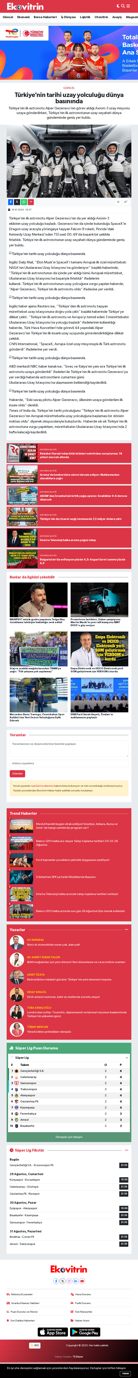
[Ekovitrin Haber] (25, 6)
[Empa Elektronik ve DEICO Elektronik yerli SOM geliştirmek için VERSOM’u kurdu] (99, 648)
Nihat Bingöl (37, 992)
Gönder (17, 773)
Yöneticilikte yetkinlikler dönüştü (49, 1031)
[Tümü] (126, 929)
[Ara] (123, 6)
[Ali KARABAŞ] (17, 942)
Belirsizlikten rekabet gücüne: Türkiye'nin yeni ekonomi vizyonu (69, 979)
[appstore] (53, 1331)
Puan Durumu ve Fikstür (24, 1311)
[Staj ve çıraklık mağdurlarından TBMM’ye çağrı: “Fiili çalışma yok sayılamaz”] (39, 648)
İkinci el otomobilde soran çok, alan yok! (53, 944)
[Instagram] (69, 1281)
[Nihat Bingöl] (17, 994)
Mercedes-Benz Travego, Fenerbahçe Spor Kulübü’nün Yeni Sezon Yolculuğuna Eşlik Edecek (37, 717)
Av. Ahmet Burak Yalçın (43, 957)
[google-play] (85, 1331)
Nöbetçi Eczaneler (22, 1294)
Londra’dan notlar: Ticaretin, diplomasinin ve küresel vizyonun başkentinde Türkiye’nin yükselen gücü (77, 1014)
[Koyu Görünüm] (118, 6)
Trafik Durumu (83, 1303)
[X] (63, 1281)
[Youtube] (82, 1281)
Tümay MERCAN (37, 1027)
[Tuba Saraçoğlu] (17, 1011)
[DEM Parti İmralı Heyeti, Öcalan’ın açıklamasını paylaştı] (99, 694)
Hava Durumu (83, 1294)
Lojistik (85, 17)
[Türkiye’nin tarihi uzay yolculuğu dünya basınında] (69, 161)
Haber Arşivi (82, 1320)
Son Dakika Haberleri (22, 1320)
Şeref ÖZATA (36, 974)
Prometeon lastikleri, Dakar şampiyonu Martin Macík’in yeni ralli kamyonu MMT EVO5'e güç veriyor (95, 622)
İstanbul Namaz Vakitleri (25, 1303)
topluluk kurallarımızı (42, 786)
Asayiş (117, 17)
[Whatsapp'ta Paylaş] (24, 202)
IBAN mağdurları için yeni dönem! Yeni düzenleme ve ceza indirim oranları (76, 962)
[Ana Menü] (128, 6)
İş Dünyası (68, 17)
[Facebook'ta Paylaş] (10, 202)
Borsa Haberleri (45, 17)
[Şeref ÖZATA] (17, 977)
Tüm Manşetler (83, 1311)
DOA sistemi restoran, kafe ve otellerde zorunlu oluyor (63, 997)
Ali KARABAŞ (35, 940)
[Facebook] (56, 1281)
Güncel (8, 17)
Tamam (125, 1374)
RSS (36, 1345)
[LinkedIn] (76, 1281)
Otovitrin (101, 17)
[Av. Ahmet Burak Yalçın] (17, 959)
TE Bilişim (78, 1356)
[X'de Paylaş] (17, 202)
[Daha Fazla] (31, 202)
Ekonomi (23, 17)
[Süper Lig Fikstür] (126, 1150)
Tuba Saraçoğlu (39, 1007)
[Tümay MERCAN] (17, 1029)
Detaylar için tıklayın (69, 1137)
